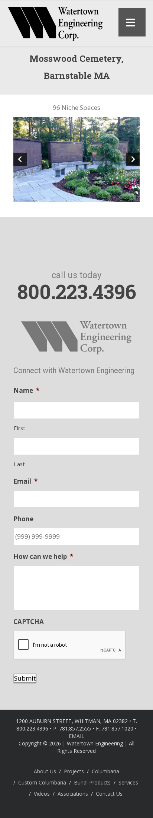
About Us (45, 771)
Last (19, 464)
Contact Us (109, 793)
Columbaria (105, 771)
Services (128, 782)
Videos (42, 793)
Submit (25, 678)
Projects (74, 771)
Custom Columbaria (42, 782)
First (19, 428)
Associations (73, 793)
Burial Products (92, 782)
